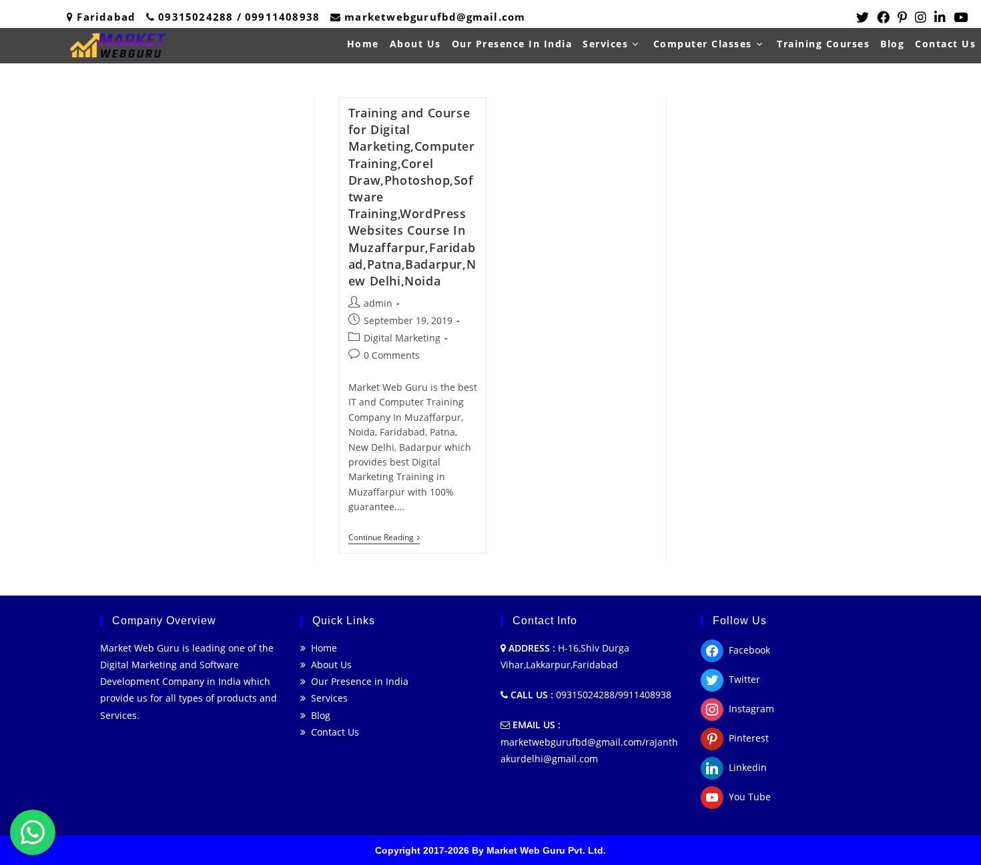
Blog (318, 715)
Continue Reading (384, 538)
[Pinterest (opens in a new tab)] (902, 17)
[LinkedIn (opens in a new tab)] (940, 17)
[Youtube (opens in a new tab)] (959, 17)
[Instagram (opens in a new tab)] (920, 17)
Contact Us (332, 732)
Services (327, 698)
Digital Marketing (402, 337)
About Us (329, 664)
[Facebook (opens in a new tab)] (883, 17)
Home (321, 648)
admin (378, 303)
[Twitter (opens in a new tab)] (862, 17)
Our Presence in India (357, 681)
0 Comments (392, 355)
